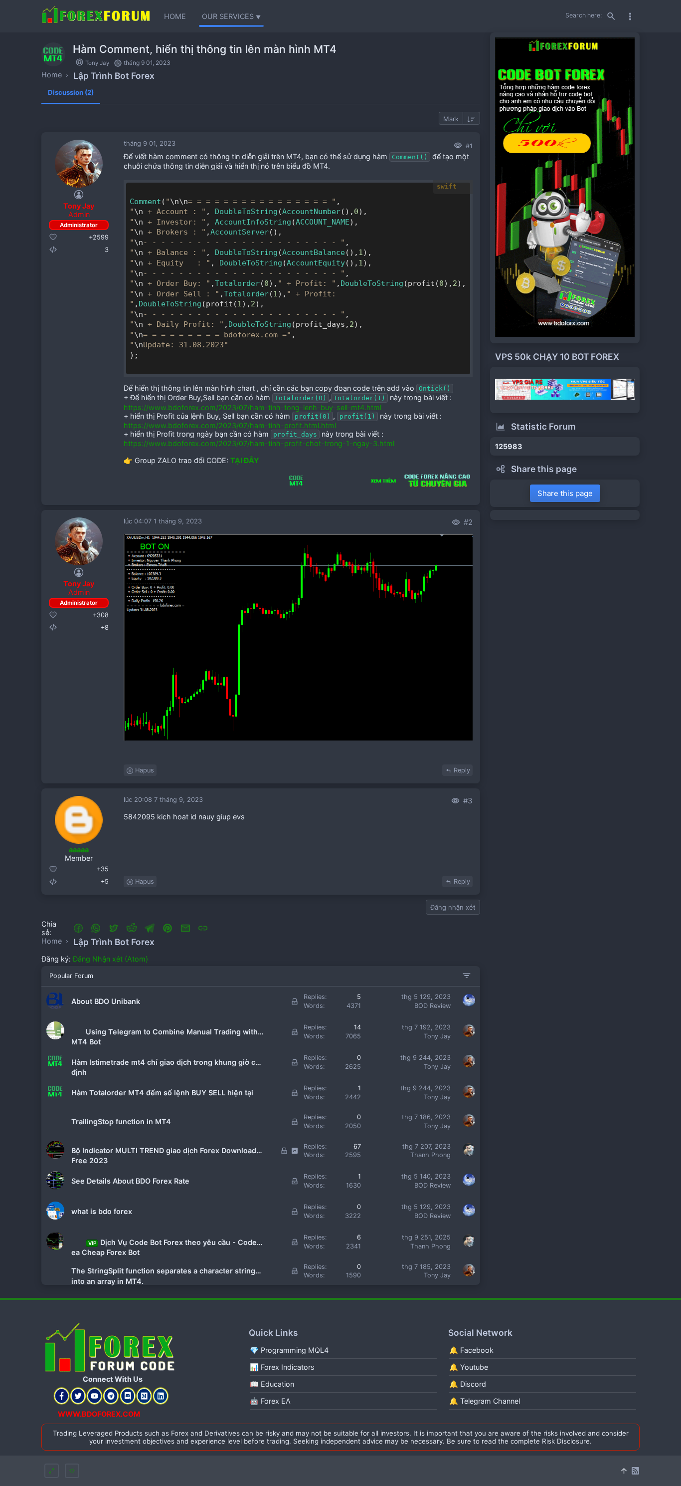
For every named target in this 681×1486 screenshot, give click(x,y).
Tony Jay (78, 583)
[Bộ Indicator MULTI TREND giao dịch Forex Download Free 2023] (55, 1156)
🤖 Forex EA (270, 1401)
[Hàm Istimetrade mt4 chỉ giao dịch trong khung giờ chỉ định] (55, 1067)
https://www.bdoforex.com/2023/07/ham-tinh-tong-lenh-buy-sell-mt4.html (252, 407)
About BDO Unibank (105, 1001)
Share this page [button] (565, 493)
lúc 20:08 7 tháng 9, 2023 (163, 799)
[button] (78, 928)
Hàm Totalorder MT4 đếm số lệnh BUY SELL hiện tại (162, 1092)
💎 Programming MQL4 (289, 1350)
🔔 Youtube (468, 1367)
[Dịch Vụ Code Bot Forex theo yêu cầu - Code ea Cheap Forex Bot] (55, 1247)
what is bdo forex (101, 1211)
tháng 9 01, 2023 (149, 143)
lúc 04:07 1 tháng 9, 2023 (163, 521)
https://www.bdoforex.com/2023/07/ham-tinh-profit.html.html (230, 425)
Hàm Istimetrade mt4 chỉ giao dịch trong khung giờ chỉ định (166, 1062)
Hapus (144, 770)
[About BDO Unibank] (55, 1007)
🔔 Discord (467, 1384)
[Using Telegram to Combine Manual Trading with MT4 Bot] (55, 1037)
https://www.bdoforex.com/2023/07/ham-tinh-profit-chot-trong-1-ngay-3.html (259, 443)
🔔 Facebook (471, 1350)
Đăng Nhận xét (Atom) (110, 959)
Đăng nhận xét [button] (453, 907)
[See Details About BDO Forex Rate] (55, 1187)
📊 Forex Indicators (282, 1367)
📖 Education (272, 1384)
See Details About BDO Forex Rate (130, 1181)
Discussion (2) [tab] (71, 92)
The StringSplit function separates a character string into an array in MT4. (163, 1271)
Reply (462, 770)
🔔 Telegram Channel (484, 1401)
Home (175, 16)
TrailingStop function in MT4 (121, 1121)
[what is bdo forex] (55, 1217)
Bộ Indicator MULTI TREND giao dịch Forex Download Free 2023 (163, 1151)
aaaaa (79, 849)
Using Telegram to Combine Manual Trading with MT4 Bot (164, 1032)
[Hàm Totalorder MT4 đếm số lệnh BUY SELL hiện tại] (55, 1098)
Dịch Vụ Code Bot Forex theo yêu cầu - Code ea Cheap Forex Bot (164, 1242)
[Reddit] (132, 928)
